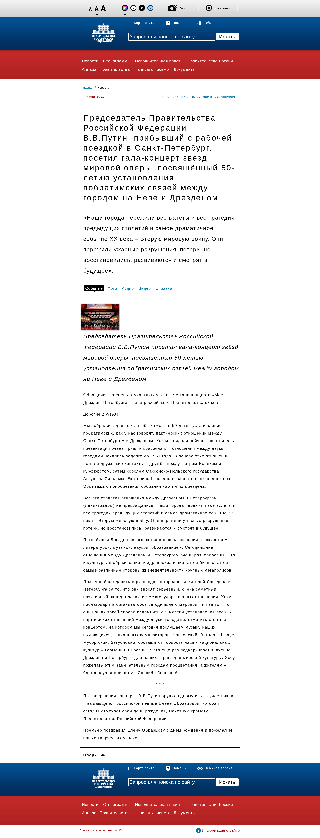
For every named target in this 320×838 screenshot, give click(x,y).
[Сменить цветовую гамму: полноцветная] (125, 8)
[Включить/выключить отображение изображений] (172, 8)
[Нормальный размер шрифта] (97, 8)
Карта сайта (144, 23)
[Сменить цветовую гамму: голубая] (151, 8)
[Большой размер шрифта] (103, 8)
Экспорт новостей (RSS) (102, 830)
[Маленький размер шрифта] (90, 8)
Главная (87, 87)
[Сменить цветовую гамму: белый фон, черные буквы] (133, 8)
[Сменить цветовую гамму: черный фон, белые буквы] (142, 8)
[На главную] (101, 33)
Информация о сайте (221, 830)
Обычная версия (218, 23)
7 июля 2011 (93, 96)
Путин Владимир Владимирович (208, 96)
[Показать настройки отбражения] (209, 8)
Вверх (90, 755)
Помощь (179, 23)
